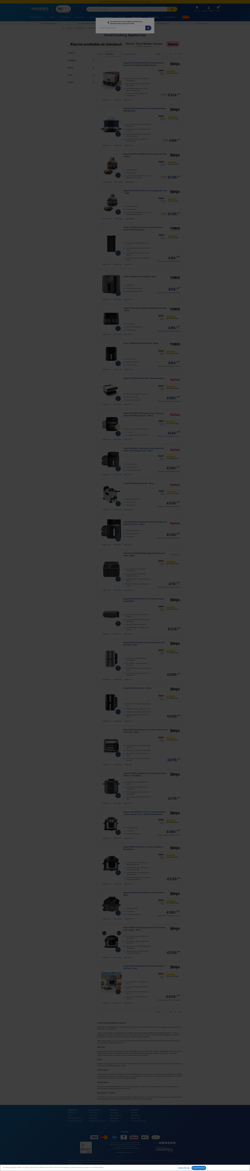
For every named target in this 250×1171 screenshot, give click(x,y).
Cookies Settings (183, 1168)
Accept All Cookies (199, 1168)
